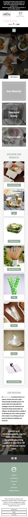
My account (14, 487)
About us (14, 475)
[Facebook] (12, 458)
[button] (14, 30)
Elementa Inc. (6, 397)
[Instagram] (15, 458)
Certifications (14, 478)
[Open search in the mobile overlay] (14, 20)
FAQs (14, 484)
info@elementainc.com (12, 433)
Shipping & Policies (14, 490)
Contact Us (14, 481)
